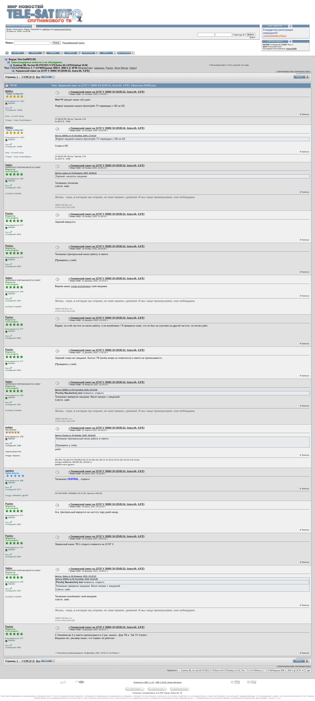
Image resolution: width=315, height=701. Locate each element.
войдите (46, 29)
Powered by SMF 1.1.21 (144, 682)
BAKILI (9, 91)
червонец (99, 68)
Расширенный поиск (73, 42)
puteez (9, 427)
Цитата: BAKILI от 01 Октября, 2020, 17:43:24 (75, 136)
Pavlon (109, 68)
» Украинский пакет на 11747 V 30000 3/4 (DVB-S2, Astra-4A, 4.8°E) (106, 91)
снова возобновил (81, 286)
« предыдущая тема (285, 71)
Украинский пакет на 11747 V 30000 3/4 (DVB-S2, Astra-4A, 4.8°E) (53, 70)
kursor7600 (291, 49)
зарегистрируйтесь (62, 29)
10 (30, 77)
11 (33, 77)
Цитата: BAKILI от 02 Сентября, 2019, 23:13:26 (76, 390)
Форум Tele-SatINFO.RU (22, 59)
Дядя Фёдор (121, 68)
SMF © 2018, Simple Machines (169, 682)
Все (38, 77)
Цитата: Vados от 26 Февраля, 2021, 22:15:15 (75, 576)
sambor (9, 470)
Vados (132, 68)
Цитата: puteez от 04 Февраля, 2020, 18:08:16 (76, 173)
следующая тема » (302, 71)
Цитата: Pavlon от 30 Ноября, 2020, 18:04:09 (75, 435)
